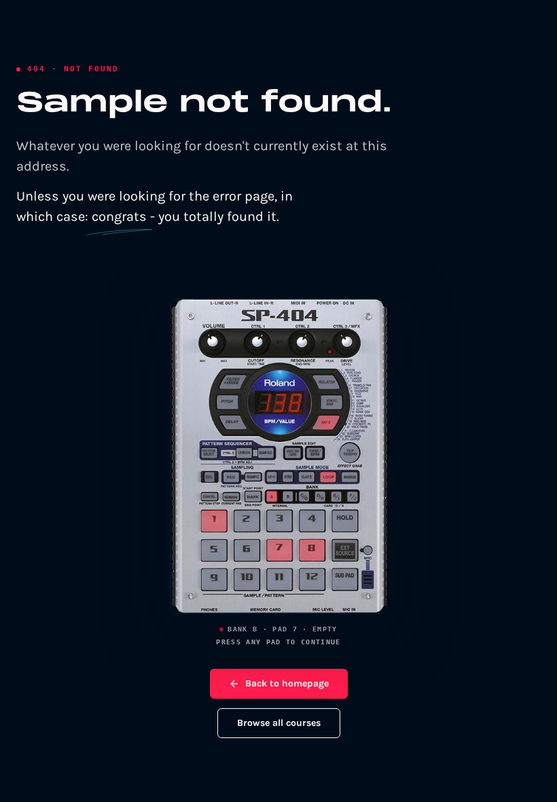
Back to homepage (287, 683)
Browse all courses (279, 723)
